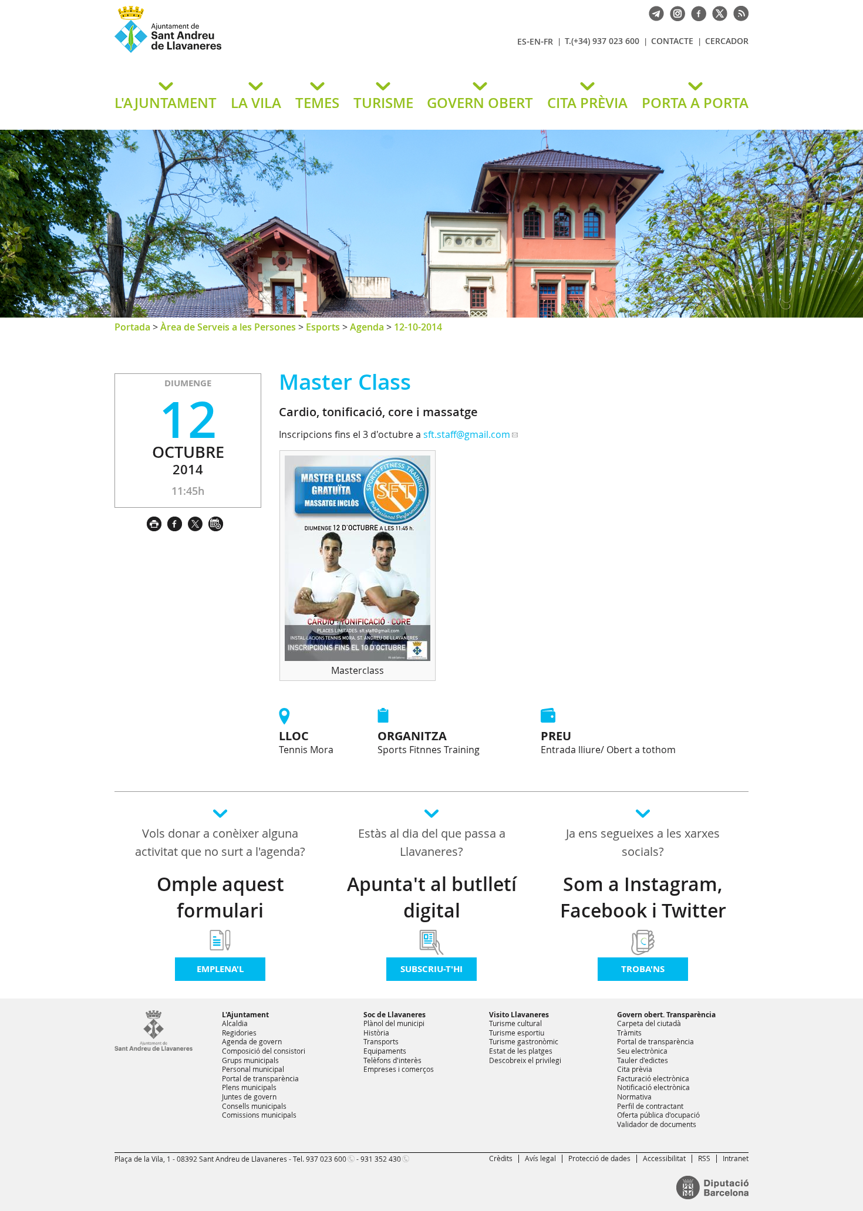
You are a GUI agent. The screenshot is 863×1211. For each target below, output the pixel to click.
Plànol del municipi (393, 1023)
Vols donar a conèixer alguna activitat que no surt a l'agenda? (220, 842)
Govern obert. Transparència (666, 1015)
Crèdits (501, 1158)
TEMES (317, 102)
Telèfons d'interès (392, 1060)
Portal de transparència (260, 1078)
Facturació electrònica (653, 1078)
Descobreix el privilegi (525, 1060)
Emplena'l (220, 969)
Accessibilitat (664, 1158)
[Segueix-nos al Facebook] (695, 12)
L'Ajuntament (245, 1015)
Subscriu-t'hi (431, 969)
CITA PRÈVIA (587, 102)
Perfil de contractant (650, 1106)
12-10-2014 (418, 327)
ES (522, 41)
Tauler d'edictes (642, 1060)
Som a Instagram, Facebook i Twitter (643, 897)
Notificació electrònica (653, 1087)
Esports (323, 327)
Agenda (367, 327)
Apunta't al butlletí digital (432, 897)
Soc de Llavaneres (394, 1015)
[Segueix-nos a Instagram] (674, 12)
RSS (704, 1158)
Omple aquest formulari (220, 897)
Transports (381, 1041)
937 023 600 (326, 1158)
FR (548, 41)
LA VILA (256, 102)
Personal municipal (253, 1069)
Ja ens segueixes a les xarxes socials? (643, 842)
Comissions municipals (259, 1114)
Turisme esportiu (516, 1032)
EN (535, 41)
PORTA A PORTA (695, 102)
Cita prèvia (634, 1069)
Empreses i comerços (398, 1069)
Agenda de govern (252, 1041)
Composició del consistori (263, 1050)
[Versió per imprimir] (157, 522)
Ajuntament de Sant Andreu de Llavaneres (252, 52)
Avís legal (540, 1158)
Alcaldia (235, 1023)
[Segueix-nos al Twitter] (716, 12)
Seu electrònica (642, 1050)
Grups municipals (250, 1060)
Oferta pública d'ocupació (658, 1114)
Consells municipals (254, 1106)
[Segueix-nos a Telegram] (653, 12)
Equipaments (384, 1050)
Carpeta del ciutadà (649, 1023)
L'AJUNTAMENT (165, 102)
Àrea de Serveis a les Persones (228, 327)
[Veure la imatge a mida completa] (357, 657)
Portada (132, 327)
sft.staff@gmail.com (466, 434)
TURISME (383, 102)
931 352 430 (380, 1158)
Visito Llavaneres (519, 1015)
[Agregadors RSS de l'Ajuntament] (738, 12)
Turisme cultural (515, 1023)
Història (376, 1032)
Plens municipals (249, 1087)
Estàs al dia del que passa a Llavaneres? (431, 842)
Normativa (634, 1096)
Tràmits (629, 1032)
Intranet (736, 1158)
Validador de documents (656, 1124)
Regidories (239, 1032)
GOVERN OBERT (480, 102)
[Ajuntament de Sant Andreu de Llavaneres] (153, 1048)
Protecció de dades (599, 1158)
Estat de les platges (520, 1050)
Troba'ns (643, 969)
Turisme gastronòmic (523, 1041)
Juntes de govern (249, 1096)
